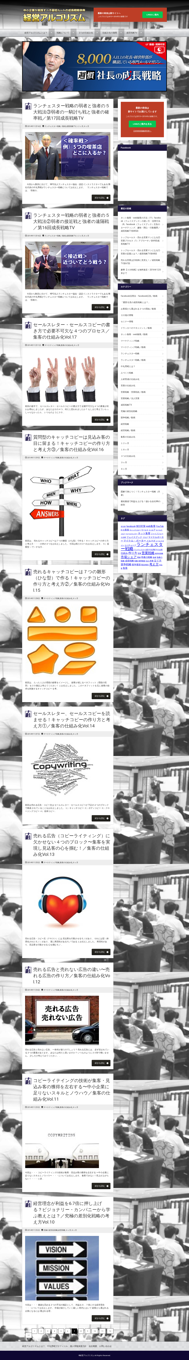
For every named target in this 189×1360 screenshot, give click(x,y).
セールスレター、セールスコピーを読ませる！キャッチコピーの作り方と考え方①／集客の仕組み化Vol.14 (71, 719)
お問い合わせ (105, 1346)
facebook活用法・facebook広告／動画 (139, 296)
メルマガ (150, 540)
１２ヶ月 (79, 126)
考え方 (154, 564)
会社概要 (93, 1346)
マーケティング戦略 (53, 345)
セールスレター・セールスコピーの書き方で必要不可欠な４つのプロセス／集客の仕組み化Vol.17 (71, 331)
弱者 (139, 557)
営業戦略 (148, 553)
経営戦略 (61, 1230)
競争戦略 (126, 564)
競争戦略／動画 (128, 417)
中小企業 (159, 550)
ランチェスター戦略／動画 (55, 126)
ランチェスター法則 (141, 550)
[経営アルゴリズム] (54, 9)
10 (95, 1331)
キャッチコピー (135, 530)
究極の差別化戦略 (51, 1230)
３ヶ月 (68, 1230)
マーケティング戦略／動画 (133, 347)
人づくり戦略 (127, 373)
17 (29, 1335)
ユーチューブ (130, 545)
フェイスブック (134, 537)
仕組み (124, 553)
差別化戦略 (159, 553)
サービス (144, 530)
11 (102, 1331)
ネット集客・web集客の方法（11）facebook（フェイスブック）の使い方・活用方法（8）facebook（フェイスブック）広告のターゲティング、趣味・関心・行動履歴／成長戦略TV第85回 (141, 224)
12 (110, 1331)
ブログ (145, 537)
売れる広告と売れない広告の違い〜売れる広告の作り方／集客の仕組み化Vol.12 (71, 975)
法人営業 (150, 561)
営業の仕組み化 (128, 385)
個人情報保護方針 (78, 1346)
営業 (139, 553)
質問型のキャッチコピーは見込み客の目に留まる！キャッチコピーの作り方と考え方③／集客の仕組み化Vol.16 (71, 443)
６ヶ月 (86, 126)
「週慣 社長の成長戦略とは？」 (135, 302)
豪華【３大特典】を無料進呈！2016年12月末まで (141, 271)
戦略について (63, 32)
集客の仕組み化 (67, 345)
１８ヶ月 (125, 449)
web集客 (151, 526)
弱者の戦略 (146, 557)
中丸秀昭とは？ (128, 366)
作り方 (132, 553)
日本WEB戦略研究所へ (142, 131)
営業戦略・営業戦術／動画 (133, 392)
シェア (152, 529)
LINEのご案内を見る (142, 124)
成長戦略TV (131, 32)
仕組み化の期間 (109, 32)
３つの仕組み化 (86, 32)
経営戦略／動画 (128, 430)
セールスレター (131, 534)
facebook (131, 526)
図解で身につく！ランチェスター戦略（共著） (140, 493)
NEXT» (37, 1335)
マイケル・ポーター (134, 540)
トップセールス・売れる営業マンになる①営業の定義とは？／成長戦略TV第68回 (140, 252)
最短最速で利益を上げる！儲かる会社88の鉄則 (140, 503)
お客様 (125, 529)
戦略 (136, 561)
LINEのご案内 (152, 15)
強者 (154, 557)
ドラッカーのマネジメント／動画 (136, 328)
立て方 (158, 560)
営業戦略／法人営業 (130, 398)
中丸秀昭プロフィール (57, 1346)
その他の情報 (127, 315)
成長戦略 (129, 560)
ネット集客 (144, 533)
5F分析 (123, 526)
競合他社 (145, 565)
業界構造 (141, 561)
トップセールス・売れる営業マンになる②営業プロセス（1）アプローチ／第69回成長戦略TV (140, 240)
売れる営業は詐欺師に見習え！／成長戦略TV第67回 (140, 262)
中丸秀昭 (152, 550)
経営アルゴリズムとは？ (36, 32)
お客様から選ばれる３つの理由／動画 (138, 309)
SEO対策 (141, 526)
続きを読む (100, 198)
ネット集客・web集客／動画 (134, 334)
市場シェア (129, 557)
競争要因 (136, 564)
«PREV (26, 1331)
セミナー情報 (127, 321)
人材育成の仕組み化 (130, 379)
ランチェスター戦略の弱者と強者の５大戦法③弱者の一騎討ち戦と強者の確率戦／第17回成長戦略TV (71, 112)
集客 (125, 568)
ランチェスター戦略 (130, 353)
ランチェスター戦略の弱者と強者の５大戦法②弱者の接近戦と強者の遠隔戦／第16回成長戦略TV (71, 221)
